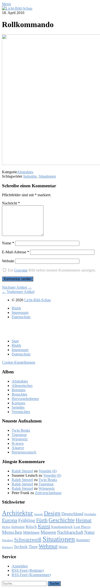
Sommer (83, 540)
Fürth (42, 520)
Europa (9, 520)
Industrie (30, 176)
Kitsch (31, 526)
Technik (21, 546)
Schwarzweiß (28, 540)
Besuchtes (19, 394)
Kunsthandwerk (62, 527)
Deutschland (72, 513)
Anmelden (20, 566)
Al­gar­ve (18, 448)
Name (8, 243)
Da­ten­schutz (21, 317)
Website (8, 261)
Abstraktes (25, 172)
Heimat (84, 520)
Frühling (26, 520)
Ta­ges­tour (19, 435)
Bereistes (18, 390)
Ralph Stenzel (22, 471)
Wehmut (48, 546)
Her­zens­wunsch (24, 452)
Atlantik (38, 514)
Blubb (16, 308)
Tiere (33, 546)
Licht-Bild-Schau (37, 300)
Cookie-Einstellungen (18, 362)
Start (15, 341)
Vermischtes (21, 412)
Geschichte (62, 520)
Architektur (17, 513)
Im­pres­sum (20, 312)
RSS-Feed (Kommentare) (31, 575)
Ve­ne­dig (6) (48, 471)
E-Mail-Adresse (15, 252)
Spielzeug (7, 547)
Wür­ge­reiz (20, 439)
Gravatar (20, 270)
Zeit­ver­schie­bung (48, 493)
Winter (63, 547)
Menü (6, 4)
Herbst (6, 527)
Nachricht (11, 203)
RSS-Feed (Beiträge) (28, 570)
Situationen (47, 176)
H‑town (18, 443)
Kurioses (18, 403)
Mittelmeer (31, 532)
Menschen (12, 532)
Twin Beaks (21, 430)
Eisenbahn (90, 514)
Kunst (44, 526)
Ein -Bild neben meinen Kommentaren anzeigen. (52, 270)
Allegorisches (22, 386)
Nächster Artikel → (17, 287)
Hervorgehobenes (25, 399)
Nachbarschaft (70, 532)
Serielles (18, 407)
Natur (89, 532)
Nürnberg (7, 540)
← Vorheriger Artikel (18, 292)
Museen (48, 532)
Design (52, 513)
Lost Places (82, 527)
